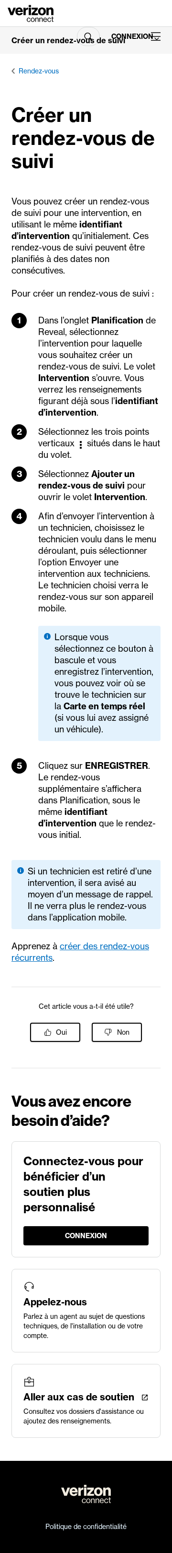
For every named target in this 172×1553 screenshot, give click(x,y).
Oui (61, 1032)
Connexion (127, 36)
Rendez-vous (39, 71)
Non (123, 1032)
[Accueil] (30, 12)
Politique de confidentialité (86, 1526)
